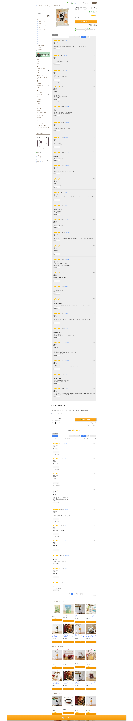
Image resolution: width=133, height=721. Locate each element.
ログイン (78, 3)
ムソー (56, 413)
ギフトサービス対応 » (92, 11)
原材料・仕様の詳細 (93, 25)
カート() (95, 3)
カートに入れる (87, 21)
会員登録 (82, 3)
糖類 (55, 5)
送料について (94, 423)
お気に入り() (89, 3)
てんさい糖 (58, 5)
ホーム (52, 5)
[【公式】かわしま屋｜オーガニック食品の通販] (38, 2)
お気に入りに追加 (93, 24)
